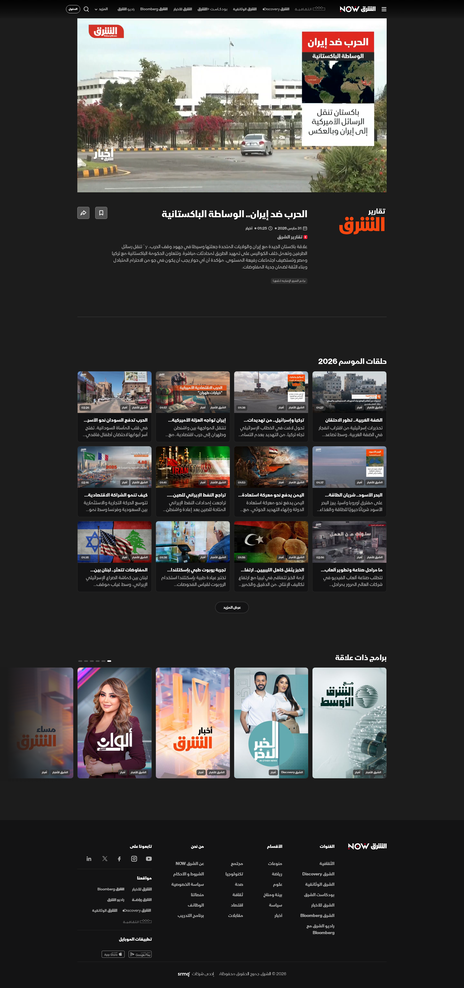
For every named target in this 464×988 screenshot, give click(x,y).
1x (344, 184)
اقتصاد (237, 905)
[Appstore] (113, 954)
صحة (239, 884)
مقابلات (235, 915)
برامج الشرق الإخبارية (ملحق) (289, 281)
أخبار (359, 407)
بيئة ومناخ (272, 894)
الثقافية (326, 863)
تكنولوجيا (234, 874)
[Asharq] (142, 889)
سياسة (275, 905)
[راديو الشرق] (126, 9)
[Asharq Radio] (115, 900)
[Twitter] (102, 859)
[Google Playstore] (140, 954)
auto (362, 184)
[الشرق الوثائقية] (245, 9)
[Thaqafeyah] (137, 921)
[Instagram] (131, 859)
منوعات (275, 863)
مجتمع (237, 863)
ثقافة (237, 894)
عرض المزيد (232, 607)
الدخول (73, 9)
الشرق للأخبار (375, 407)
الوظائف (196, 905)
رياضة (277, 874)
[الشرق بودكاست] (212, 9)
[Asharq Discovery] (137, 911)
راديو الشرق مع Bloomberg (320, 929)
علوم (277, 884)
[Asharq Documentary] (105, 911)
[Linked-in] (87, 859)
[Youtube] (146, 859)
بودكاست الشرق (319, 894)
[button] (233, 106)
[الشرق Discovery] (275, 9)
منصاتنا (197, 894)
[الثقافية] (310, 9)
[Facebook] (117, 859)
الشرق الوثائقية (319, 884)
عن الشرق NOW (190, 863)
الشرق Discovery (292, 772)
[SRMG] (184, 974)
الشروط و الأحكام (188, 874)
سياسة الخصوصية (187, 884)
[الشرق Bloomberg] (154, 9)
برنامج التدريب (191, 915)
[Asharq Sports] (142, 900)
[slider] (232, 176)
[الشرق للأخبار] (183, 9)
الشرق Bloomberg (317, 915)
